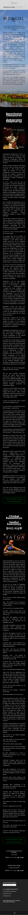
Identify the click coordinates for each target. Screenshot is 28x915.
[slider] (21, 857)
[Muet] (18, 857)
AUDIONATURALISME (9, 891)
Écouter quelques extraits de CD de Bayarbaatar (14, 500)
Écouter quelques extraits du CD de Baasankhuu (14, 840)
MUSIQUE (6, 896)
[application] (14, 857)
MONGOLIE (6, 893)
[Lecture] (6, 857)
